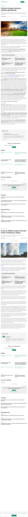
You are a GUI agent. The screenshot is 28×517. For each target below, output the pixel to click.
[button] (1, 1)
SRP (3, 267)
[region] (14, 181)
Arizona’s (2, 264)
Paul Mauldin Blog (3, 16)
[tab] (3, 179)
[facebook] (11, 240)
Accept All (14, 515)
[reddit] (15, 240)
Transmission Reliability (4, 228)
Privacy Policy (24, 513)
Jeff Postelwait (8, 336)
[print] (26, 240)
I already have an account (14, 391)
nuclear (14, 307)
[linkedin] (12, 240)
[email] (16, 240)
